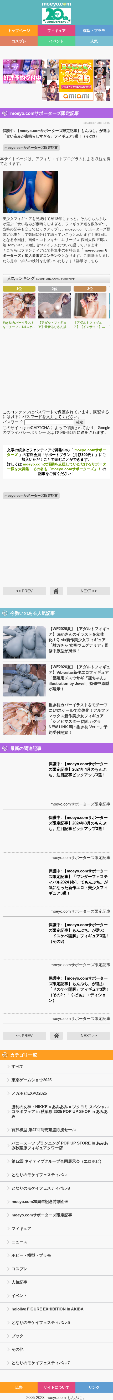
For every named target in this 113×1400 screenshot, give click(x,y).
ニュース (19, 1242)
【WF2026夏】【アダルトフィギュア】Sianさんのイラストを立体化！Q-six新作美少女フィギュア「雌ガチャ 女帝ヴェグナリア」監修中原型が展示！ (79, 639)
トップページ (19, 30)
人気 (94, 41)
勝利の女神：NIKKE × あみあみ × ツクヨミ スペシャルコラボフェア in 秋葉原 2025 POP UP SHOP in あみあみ (60, 1111)
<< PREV (24, 591)
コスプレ (19, 41)
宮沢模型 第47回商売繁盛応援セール (44, 1129)
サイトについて (56, 1387)
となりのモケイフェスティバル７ (41, 1362)
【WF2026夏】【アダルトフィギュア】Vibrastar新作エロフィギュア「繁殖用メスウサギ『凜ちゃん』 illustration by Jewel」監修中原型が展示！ (79, 678)
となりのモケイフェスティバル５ (41, 1322)
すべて (17, 1066)
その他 (17, 1349)
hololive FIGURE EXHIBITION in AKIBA (48, 1309)
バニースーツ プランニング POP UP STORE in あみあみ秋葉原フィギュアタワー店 (60, 1145)
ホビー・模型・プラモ (31, 1255)
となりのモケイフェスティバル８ (41, 1188)
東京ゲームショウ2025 (32, 1080)
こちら (92, 261)
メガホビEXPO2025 (29, 1093)
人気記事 (19, 1282)
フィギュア (56, 30)
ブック (17, 1336)
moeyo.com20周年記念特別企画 (40, 1201)
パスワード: (13, 422)
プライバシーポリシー (26, 432)
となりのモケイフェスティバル (39, 1174)
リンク (94, 1387)
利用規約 (68, 432)
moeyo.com (55, 1397)
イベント (56, 41)
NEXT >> (89, 591)
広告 (19, 1387)
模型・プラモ (94, 30)
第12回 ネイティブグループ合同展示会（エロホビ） (58, 1161)
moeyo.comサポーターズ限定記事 (31, 148)
